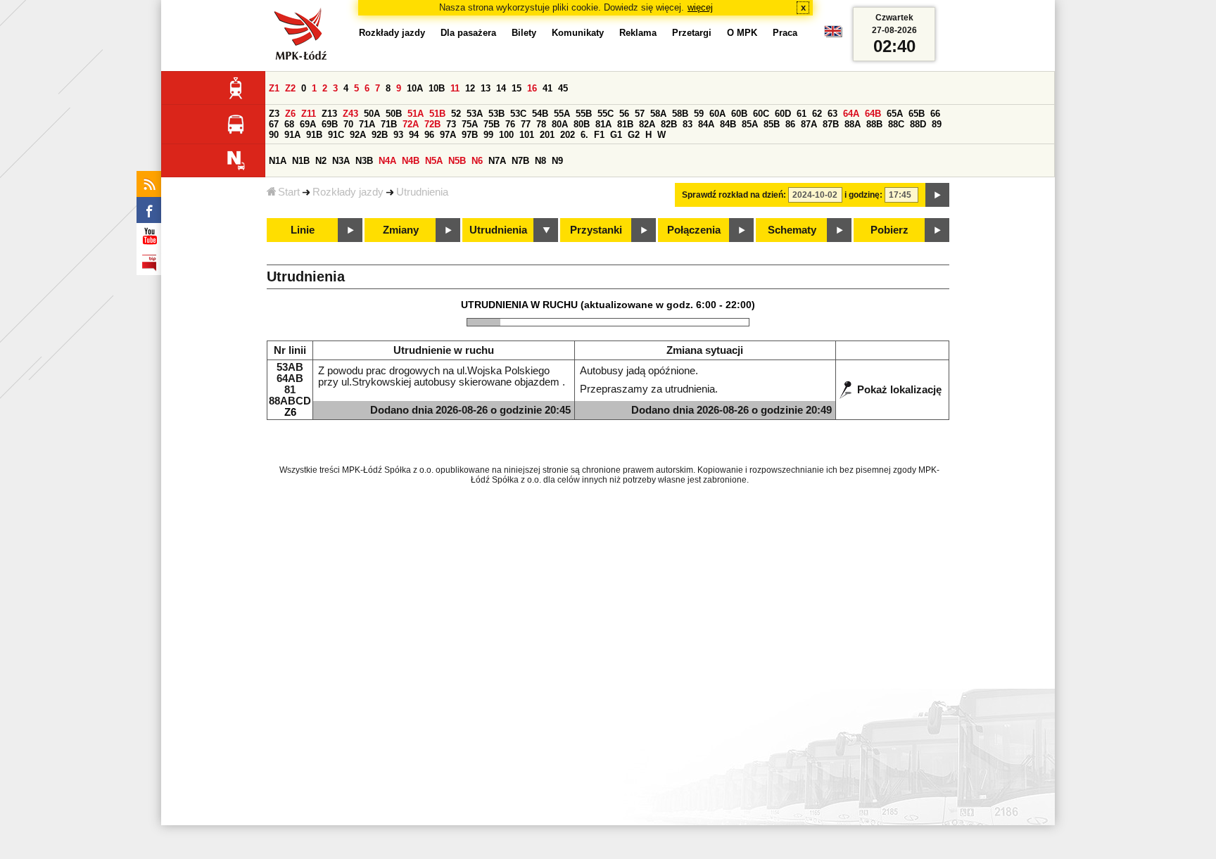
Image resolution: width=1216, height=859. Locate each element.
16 (532, 88)
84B (728, 124)
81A (603, 124)
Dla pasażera (468, 32)
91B (314, 134)
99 (488, 134)
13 (485, 88)
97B (470, 134)
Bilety (524, 32)
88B (874, 124)
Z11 (308, 113)
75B (491, 124)
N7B (520, 160)
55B (584, 113)
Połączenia (694, 230)
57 (640, 113)
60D (783, 113)
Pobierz (889, 230)
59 (699, 113)
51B (437, 113)
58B (680, 113)
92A (358, 134)
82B (669, 124)
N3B (364, 160)
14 (501, 88)
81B (625, 124)
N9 (557, 160)
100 (506, 134)
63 (832, 113)
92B (380, 134)
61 (801, 113)
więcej (700, 7)
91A (292, 134)
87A (809, 124)
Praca (785, 32)
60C (761, 113)
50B (394, 113)
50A (372, 113)
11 (455, 88)
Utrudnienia (422, 192)
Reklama (638, 32)
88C (896, 124)
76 (510, 124)
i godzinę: (863, 195)
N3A (341, 160)
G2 (634, 134)
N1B (301, 160)
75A (470, 124)
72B (432, 124)
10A (415, 88)
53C (518, 113)
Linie (303, 230)
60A (717, 113)
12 (470, 88)
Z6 (290, 113)
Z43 (350, 113)
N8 (540, 160)
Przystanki (596, 230)
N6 (477, 160)
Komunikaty (578, 32)
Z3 (274, 113)
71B (389, 124)
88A (852, 124)
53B (496, 113)
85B (772, 124)
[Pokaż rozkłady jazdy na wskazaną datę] (937, 195)
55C (605, 113)
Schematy (792, 230)
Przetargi (691, 32)
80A (560, 124)
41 (547, 88)
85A (750, 124)
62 (817, 113)
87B (831, 124)
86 (790, 124)
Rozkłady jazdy (348, 192)
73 (451, 124)
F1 (599, 134)
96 (429, 134)
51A (415, 113)
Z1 (274, 88)
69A (308, 124)
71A (367, 124)
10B (437, 88)
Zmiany (401, 230)
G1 (616, 134)
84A (706, 124)
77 (526, 124)
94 (414, 134)
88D (918, 124)
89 (937, 124)
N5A (434, 160)
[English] (833, 35)
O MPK (742, 32)
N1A (277, 160)
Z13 (329, 113)
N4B (410, 160)
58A (658, 113)
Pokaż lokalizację (899, 389)
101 (526, 134)
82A (647, 124)
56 (624, 113)
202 (567, 134)
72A (411, 124)
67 (274, 124)
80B (582, 124)
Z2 (290, 88)
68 (289, 124)
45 (563, 88)
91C (336, 134)
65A (895, 113)
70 (348, 124)
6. (584, 134)
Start (289, 192)
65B (916, 113)
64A (851, 113)
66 (935, 113)
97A (448, 134)
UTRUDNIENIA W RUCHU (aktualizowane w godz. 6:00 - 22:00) (608, 304)
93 (398, 134)
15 (516, 88)
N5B (457, 160)
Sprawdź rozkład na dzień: (734, 195)
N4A (387, 160)
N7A (497, 160)
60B (739, 113)
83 (687, 124)
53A (475, 113)
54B (540, 113)
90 (274, 134)
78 (541, 124)
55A (562, 113)
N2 (321, 160)
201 (547, 134)
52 (456, 113)
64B (873, 113)
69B (330, 124)
